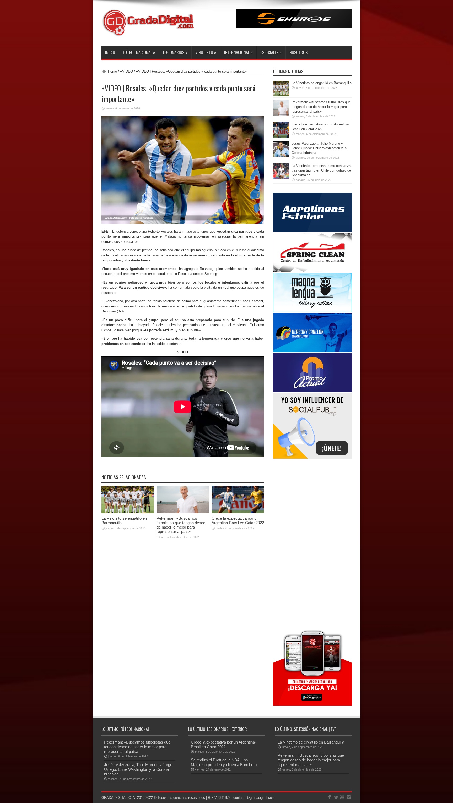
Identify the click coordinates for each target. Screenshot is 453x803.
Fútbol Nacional (139, 52)
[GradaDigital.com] (149, 32)
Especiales (271, 52)
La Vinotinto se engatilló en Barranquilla (322, 83)
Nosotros (298, 52)
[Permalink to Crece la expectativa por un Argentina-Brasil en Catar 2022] (238, 512)
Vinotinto (205, 52)
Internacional (238, 52)
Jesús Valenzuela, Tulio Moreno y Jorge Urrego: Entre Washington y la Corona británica (319, 148)
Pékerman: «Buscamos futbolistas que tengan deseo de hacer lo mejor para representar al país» (181, 525)
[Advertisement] (312, 543)
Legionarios (175, 52)
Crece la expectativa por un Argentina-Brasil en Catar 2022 (238, 520)
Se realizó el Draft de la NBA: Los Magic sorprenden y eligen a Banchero (224, 762)
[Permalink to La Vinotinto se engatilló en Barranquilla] (127, 512)
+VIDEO (126, 71)
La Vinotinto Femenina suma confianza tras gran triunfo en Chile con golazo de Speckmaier (321, 170)
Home (112, 71)
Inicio (110, 52)
